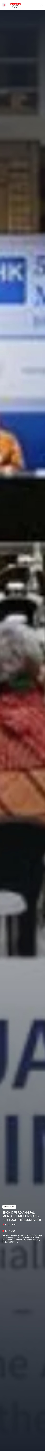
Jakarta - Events (9, 1207)
